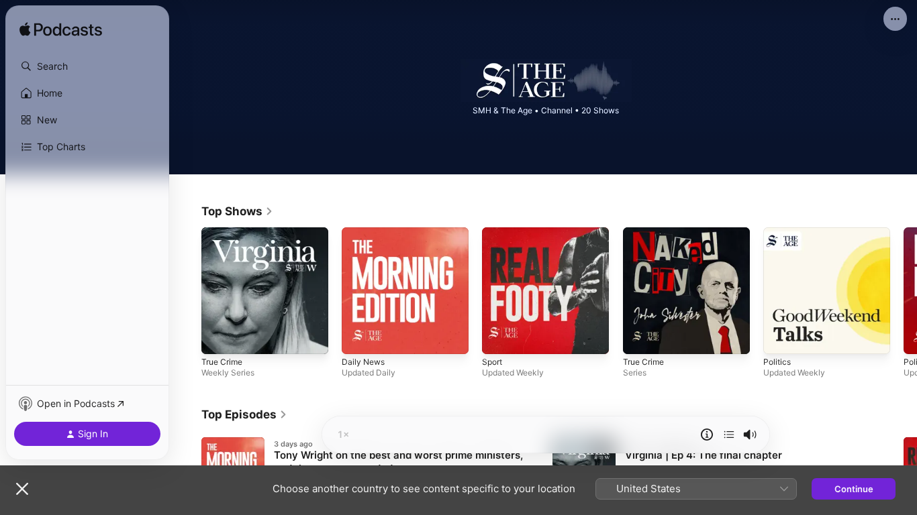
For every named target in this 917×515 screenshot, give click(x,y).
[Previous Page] (188, 291)
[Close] (22, 489)
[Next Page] (903, 291)
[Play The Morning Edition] (358, 337)
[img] (60, 30)
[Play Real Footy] (499, 337)
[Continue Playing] (729, 434)
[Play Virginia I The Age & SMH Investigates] (218, 337)
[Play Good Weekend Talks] (780, 337)
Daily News (365, 232)
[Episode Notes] (707, 434)
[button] (87, 66)
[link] (237, 211)
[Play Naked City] (640, 337)
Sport (493, 232)
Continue (853, 488)
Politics (778, 232)
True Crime (224, 232)
